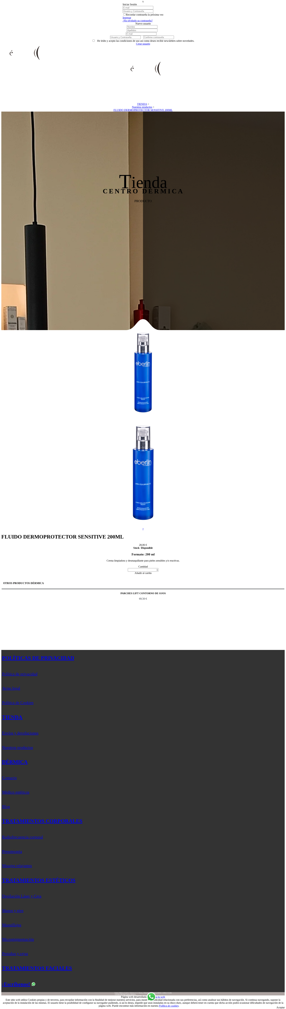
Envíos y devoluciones (20, 733)
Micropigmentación (18, 939)
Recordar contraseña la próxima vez (144, 14)
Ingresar (127, 17)
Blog (6, 806)
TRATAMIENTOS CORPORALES (42, 821)
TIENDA (12, 717)
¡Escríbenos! (16, 984)
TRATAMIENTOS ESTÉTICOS (38, 880)
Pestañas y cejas (15, 953)
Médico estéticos (15, 792)
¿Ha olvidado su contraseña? (138, 20)
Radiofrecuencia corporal (22, 837)
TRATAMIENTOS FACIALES (37, 968)
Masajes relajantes (17, 865)
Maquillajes (11, 925)
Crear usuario (143, 43)
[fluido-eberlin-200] (143, 417)
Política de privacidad (19, 674)
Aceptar (280, 1007)
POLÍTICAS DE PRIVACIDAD (38, 658)
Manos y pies (12, 910)
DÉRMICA (15, 762)
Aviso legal (11, 688)
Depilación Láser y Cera (21, 896)
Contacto (9, 778)
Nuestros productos (17, 747)
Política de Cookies (17, 702)
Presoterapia (12, 851)
